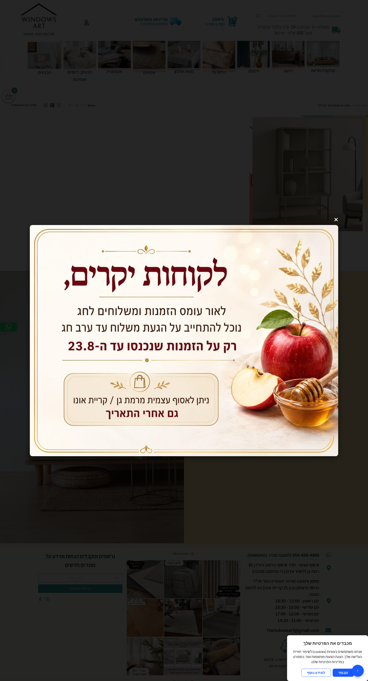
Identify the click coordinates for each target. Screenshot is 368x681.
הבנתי (343, 673)
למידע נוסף (316, 673)
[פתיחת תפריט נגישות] (358, 671)
